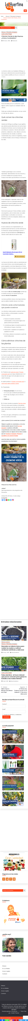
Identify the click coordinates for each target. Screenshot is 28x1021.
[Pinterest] (7, 500)
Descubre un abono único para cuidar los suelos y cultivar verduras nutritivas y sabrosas (12, 648)
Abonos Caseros (5, 641)
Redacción (14, 40)
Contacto (4, 974)
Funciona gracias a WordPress (10, 1011)
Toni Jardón (6, 956)
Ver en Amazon (20, 256)
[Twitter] (4, 500)
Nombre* (4, 704)
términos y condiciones (15, 714)
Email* (4, 709)
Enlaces (4, 966)
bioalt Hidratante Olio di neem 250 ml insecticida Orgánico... (12, 253)
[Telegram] (11, 500)
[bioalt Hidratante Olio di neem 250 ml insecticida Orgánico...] (14, 244)
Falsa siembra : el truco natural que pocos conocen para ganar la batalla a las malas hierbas (13, 677)
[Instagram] (13, 500)
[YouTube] (7, 879)
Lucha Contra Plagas (6, 33)
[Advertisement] (14, 56)
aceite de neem (15, 372)
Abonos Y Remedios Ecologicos (9, 32)
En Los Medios (6, 968)
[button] (27, 1)
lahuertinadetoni (15, 652)
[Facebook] (2, 500)
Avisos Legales (6, 971)
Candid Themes (15, 1013)
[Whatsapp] (9, 500)
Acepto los (12, 714)
